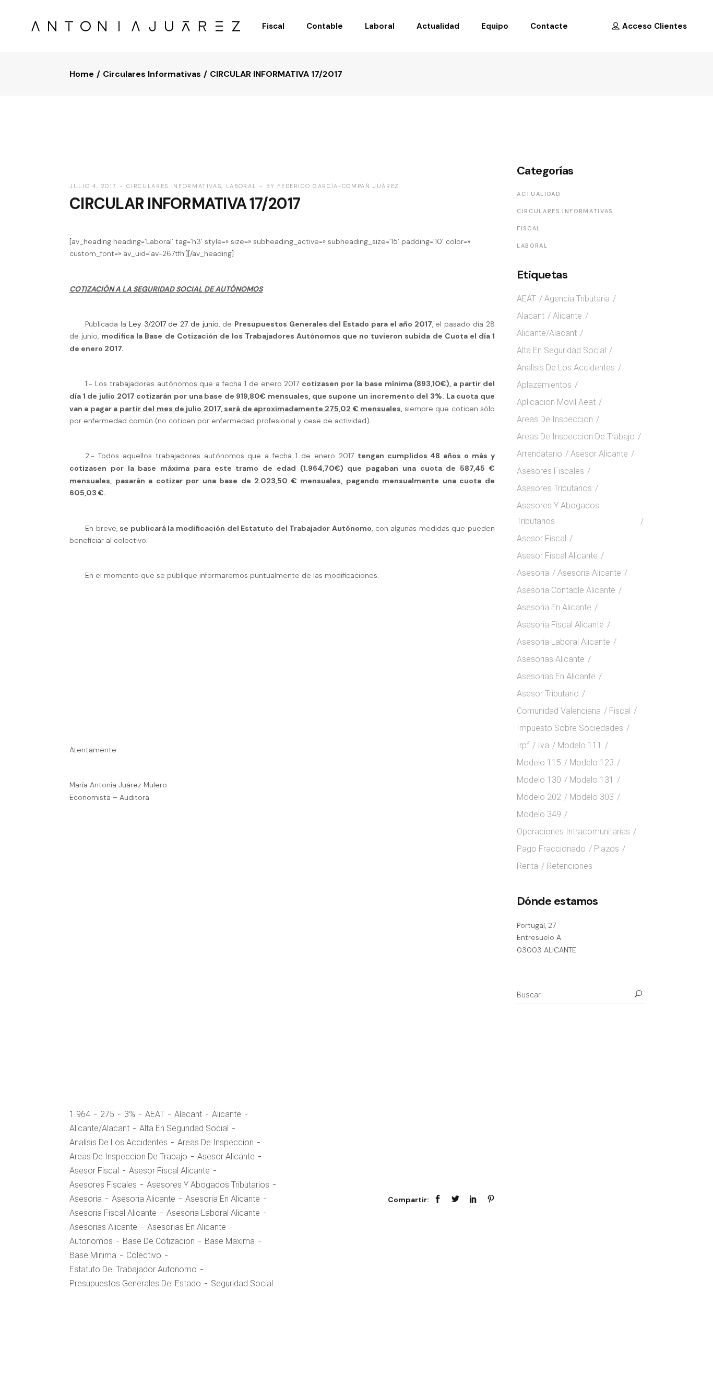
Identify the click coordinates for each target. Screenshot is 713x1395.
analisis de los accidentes (118, 1142)
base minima (92, 1255)
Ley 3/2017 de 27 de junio (174, 324)
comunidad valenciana (559, 711)
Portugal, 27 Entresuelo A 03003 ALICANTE (546, 938)
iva (543, 745)
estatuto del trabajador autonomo (133, 1269)
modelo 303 (591, 797)
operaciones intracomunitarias (573, 831)
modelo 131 (591, 780)
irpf (523, 745)
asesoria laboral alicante (213, 1213)
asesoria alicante (143, 1199)
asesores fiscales (103, 1185)
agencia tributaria (577, 299)
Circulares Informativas (152, 73)
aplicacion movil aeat (556, 402)
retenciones (569, 866)
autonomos (91, 1241)
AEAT (154, 1114)
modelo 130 (539, 780)
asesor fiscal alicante (169, 1171)
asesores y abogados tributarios (208, 1185)
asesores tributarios (554, 488)
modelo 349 (539, 814)
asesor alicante (226, 1156)
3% (129, 1114)
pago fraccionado (551, 849)
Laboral (241, 186)
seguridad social (242, 1283)
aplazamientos (544, 385)
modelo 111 (579, 745)
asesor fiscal (94, 1171)
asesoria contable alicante (566, 590)
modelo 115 (539, 763)
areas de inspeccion (215, 1142)
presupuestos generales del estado (135, 1283)
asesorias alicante (103, 1227)
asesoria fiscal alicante (113, 1213)
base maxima (230, 1241)
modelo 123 (591, 763)
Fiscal (529, 228)
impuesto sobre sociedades (570, 728)
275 (107, 1114)
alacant (188, 1114)
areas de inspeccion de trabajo (128, 1156)
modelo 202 (539, 797)
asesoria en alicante (222, 1199)
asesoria (85, 1199)
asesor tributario (548, 694)
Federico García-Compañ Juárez (338, 186)
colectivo (143, 1255)
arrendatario (539, 454)
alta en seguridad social (184, 1128)
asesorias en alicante (186, 1227)
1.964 (79, 1114)
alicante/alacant (99, 1128)
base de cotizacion (159, 1241)
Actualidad (539, 193)
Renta (527, 866)
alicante (226, 1114)
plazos (606, 849)
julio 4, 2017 (92, 186)
